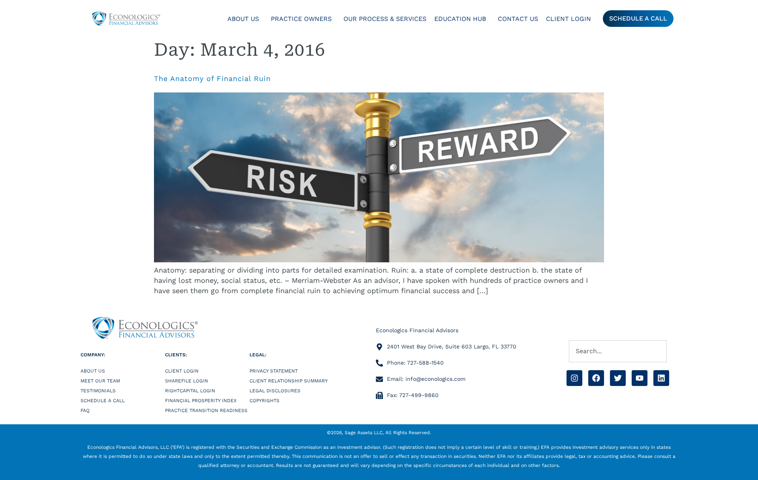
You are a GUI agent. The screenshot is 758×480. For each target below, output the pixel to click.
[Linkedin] (661, 378)
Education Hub (460, 19)
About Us (243, 19)
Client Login (568, 19)
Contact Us (518, 19)
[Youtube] (639, 378)
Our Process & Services (384, 19)
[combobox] (618, 351)
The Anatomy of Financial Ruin (212, 78)
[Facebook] (596, 378)
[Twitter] (618, 378)
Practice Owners (301, 19)
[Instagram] (574, 378)
